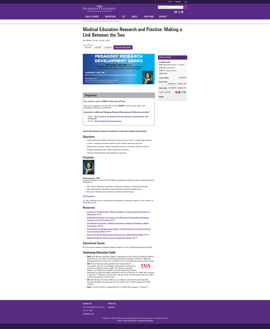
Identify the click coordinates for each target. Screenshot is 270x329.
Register (178, 2)
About (134, 17)
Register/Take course (123, 47)
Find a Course (92, 17)
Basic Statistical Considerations (108, 121)
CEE (123, 17)
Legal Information (129, 320)
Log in (170, 1)
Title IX (119, 320)
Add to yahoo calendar (179, 92)
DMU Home (149, 17)
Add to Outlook (185, 92)
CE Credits (108, 47)
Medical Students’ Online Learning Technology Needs (109, 238)
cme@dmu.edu (88, 314)
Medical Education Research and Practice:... (105, 21)
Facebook (176, 11)
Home (85, 21)
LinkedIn (182, 11)
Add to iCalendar (182, 92)
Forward (185, 11)
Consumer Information (145, 320)
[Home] (99, 8)
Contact (163, 17)
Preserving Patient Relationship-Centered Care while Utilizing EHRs (115, 235)
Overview (88, 47)
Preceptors (110, 17)
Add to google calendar (176, 92)
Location (98, 47)
